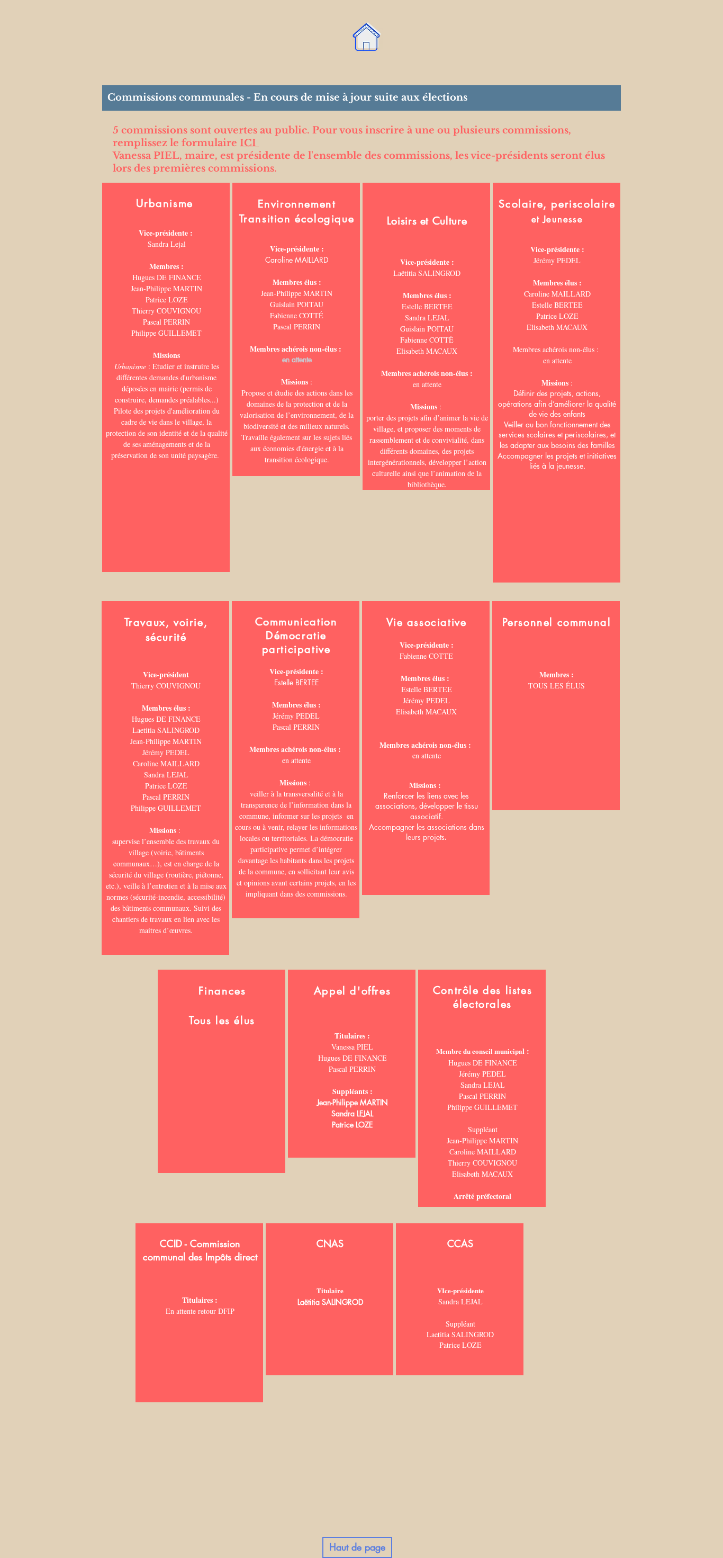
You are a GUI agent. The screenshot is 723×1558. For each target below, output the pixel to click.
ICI (249, 143)
